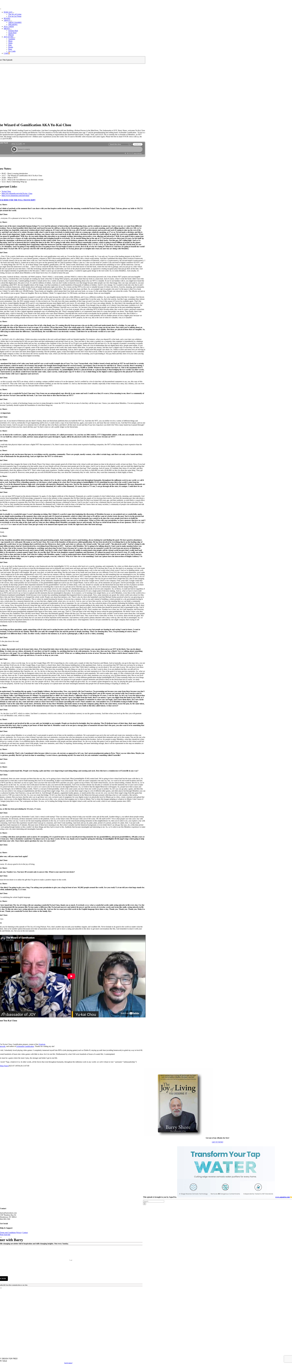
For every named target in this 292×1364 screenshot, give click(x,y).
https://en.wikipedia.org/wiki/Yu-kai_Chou (17, 193)
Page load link (5, 1235)
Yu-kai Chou (6, 191)
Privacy (19, 1233)
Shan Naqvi (4, 1066)
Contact (25, 1233)
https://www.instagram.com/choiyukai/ (15, 195)
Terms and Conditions (8, 1233)
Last (70, 1260)
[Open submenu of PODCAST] (13, 12)
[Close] (1, 1237)
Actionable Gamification (25, 1046)
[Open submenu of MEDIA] (11, 29)
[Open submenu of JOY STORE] (14, 37)
